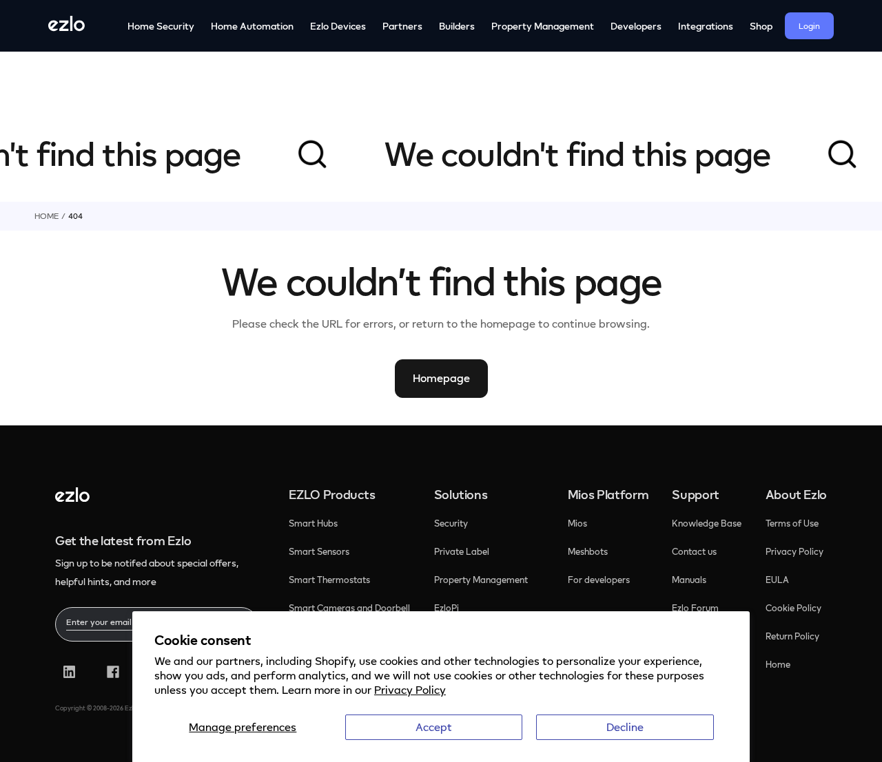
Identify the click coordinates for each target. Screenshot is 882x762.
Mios (578, 523)
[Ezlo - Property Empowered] (72, 498)
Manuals (689, 579)
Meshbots (588, 551)
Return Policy (792, 636)
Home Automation (252, 26)
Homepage (441, 378)
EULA (777, 579)
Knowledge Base (706, 523)
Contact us (694, 551)
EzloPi (447, 607)
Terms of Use (792, 523)
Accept (434, 727)
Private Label (461, 551)
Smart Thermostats (329, 579)
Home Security (160, 26)
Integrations (705, 26)
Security (452, 523)
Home (46, 216)
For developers (599, 579)
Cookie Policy (793, 607)
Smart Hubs (313, 523)
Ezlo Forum (695, 607)
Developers (636, 26)
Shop (761, 26)
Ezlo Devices (338, 26)
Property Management (542, 26)
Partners (402, 26)
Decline (625, 727)
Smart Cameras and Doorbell (349, 607)
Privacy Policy (410, 690)
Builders (457, 26)
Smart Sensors (319, 551)
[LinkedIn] (69, 672)
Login (809, 26)
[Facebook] (113, 672)
